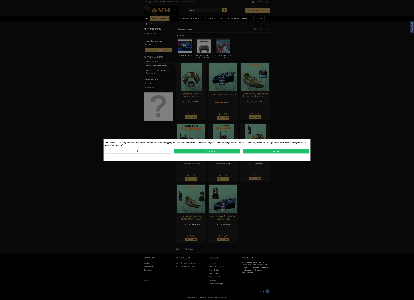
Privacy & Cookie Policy (300, 157)
